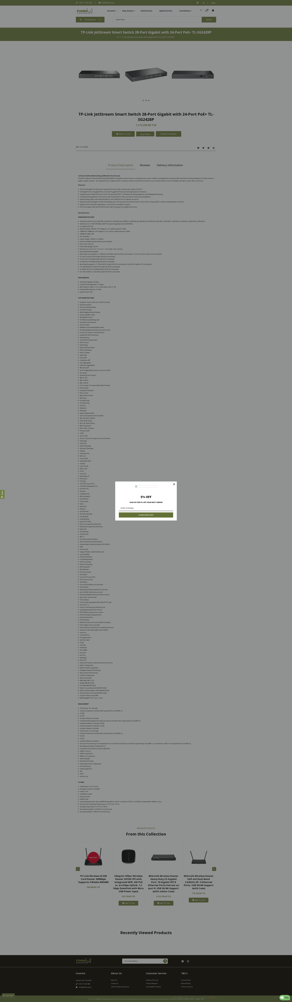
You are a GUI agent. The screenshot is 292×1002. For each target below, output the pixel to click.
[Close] (174, 484)
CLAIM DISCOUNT (146, 515)
